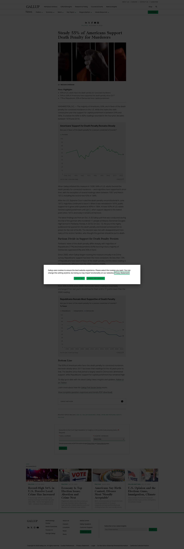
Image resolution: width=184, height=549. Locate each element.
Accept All (79, 278)
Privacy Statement (122, 273)
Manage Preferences (96, 278)
